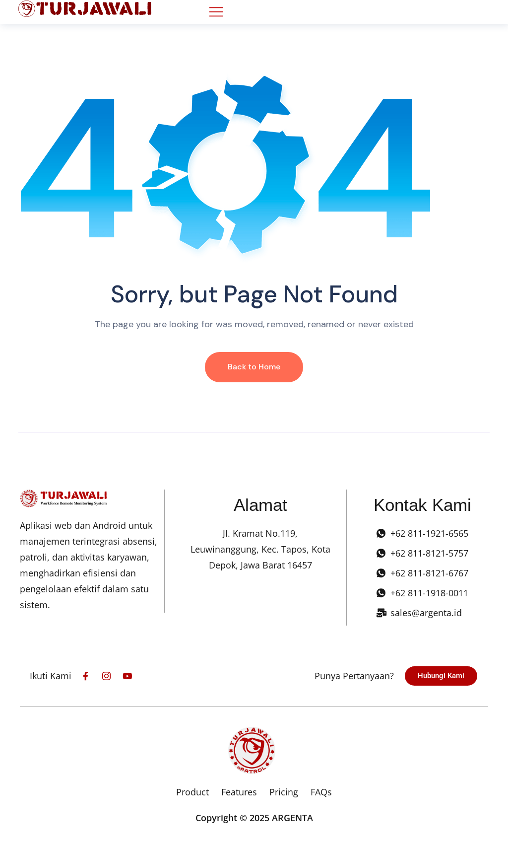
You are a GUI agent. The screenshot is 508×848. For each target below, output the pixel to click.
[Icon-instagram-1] (106, 676)
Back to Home (254, 366)
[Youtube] (127, 676)
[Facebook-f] (85, 676)
